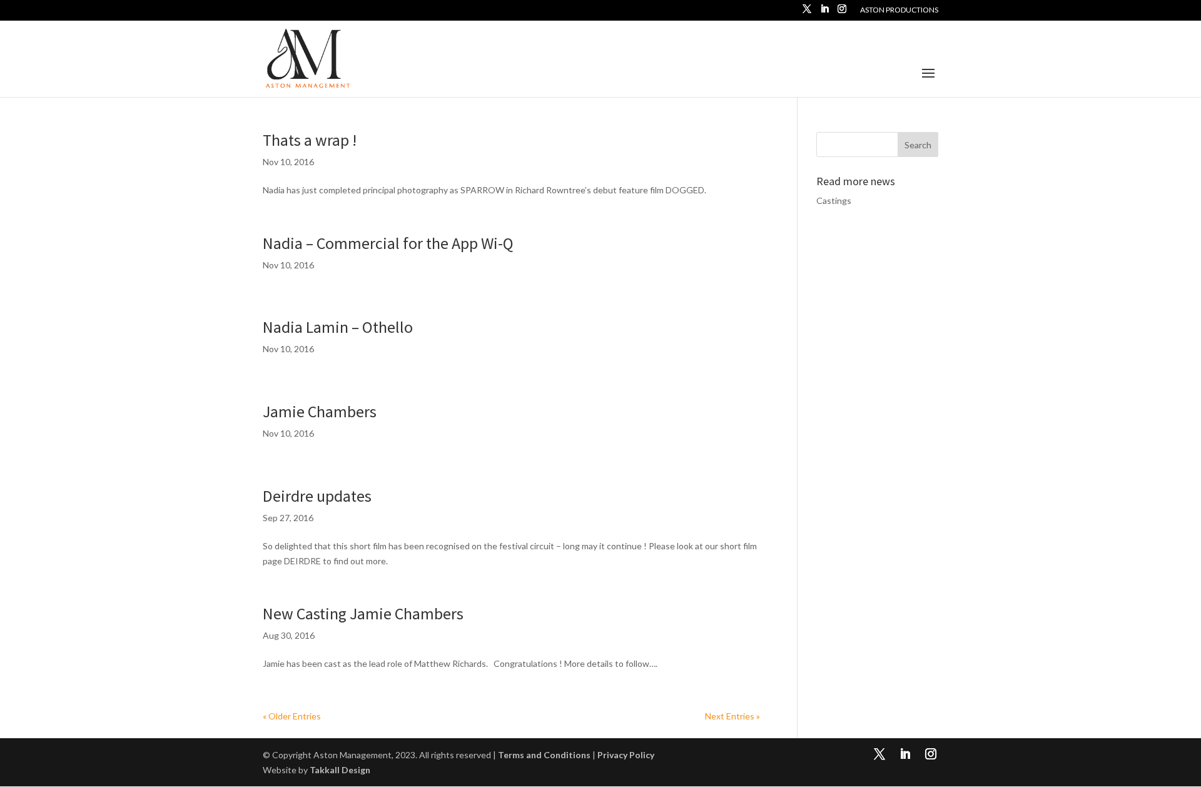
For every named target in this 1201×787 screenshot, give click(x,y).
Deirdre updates (317, 495)
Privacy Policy (625, 754)
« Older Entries (292, 716)
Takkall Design (340, 769)
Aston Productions (899, 10)
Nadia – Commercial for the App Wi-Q (388, 243)
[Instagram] (842, 12)
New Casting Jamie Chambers (363, 613)
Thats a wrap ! (310, 139)
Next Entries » (732, 716)
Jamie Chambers (320, 411)
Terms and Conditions (544, 754)
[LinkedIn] (824, 12)
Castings (833, 200)
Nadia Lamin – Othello (338, 327)
